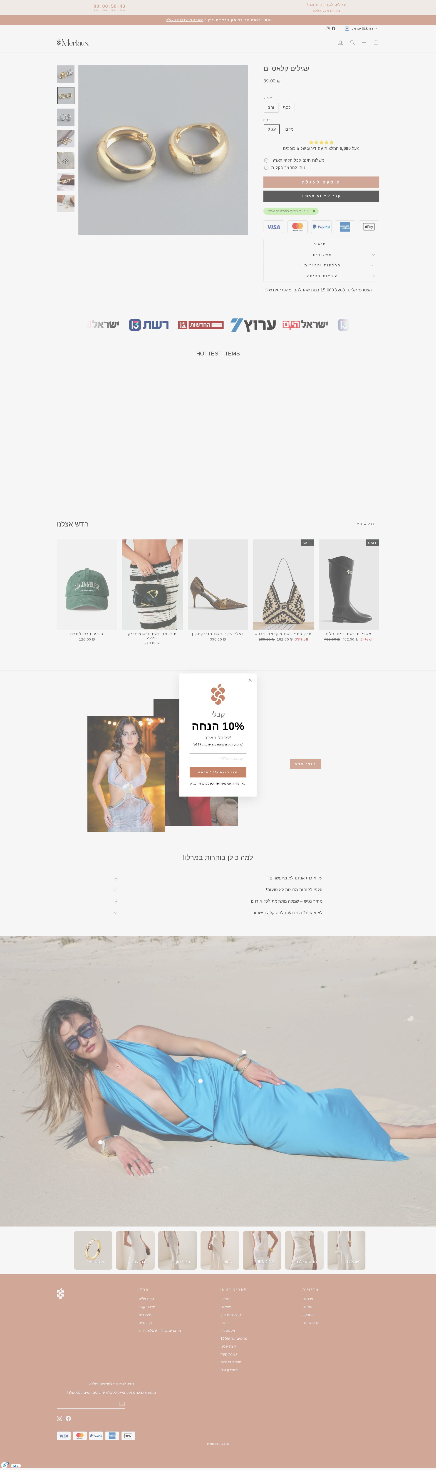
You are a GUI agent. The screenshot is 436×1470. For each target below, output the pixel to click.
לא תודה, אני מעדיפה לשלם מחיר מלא (218, 783)
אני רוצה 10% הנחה (218, 772)
